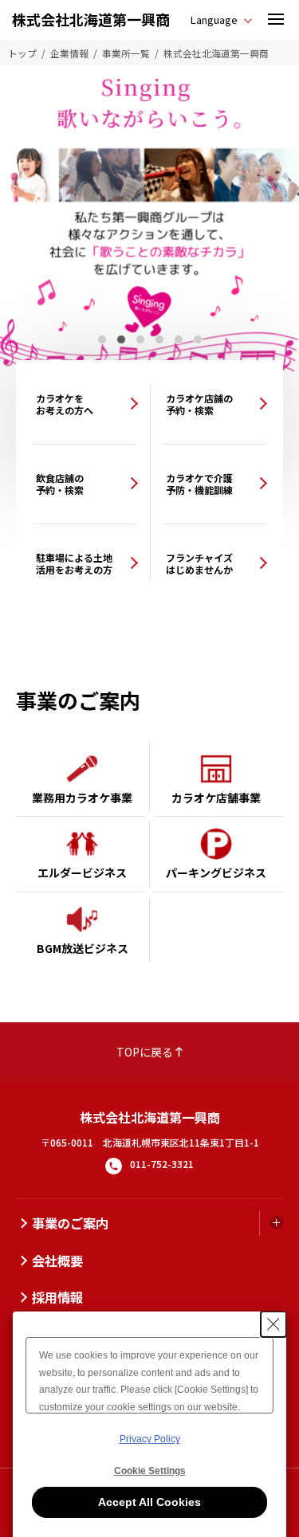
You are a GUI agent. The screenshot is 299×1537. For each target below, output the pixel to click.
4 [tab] (159, 339)
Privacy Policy (150, 1439)
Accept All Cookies (149, 1502)
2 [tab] (121, 339)
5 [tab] (178, 339)
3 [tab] (140, 339)
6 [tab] (198, 339)
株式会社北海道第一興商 (91, 19)
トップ (22, 53)
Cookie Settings (150, 1470)
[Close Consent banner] (273, 1324)
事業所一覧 (126, 53)
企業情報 (69, 53)
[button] (276, 20)
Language (214, 19)
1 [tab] (102, 339)
